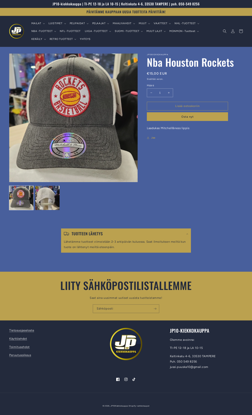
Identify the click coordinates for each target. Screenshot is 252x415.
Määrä (150, 85)
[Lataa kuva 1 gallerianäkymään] (21, 198)
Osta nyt (187, 116)
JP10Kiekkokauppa (119, 406)
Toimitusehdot (19, 347)
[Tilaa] (155, 308)
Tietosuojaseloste (21, 330)
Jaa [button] (153, 137)
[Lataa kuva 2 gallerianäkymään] (47, 198)
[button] (37, 23)
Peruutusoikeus (20, 355)
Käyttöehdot (18, 338)
